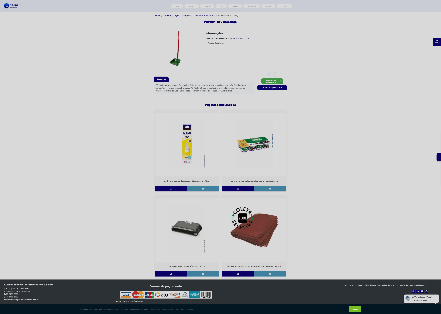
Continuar (354, 309)
